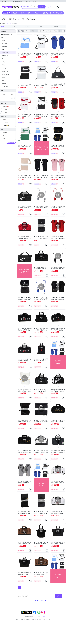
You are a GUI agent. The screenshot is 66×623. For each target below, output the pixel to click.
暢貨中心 (30, 13)
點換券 (15, 13)
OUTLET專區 (5, 86)
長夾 (3, 59)
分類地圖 (47, 620)
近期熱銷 (55, 31)
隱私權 (42, 620)
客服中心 (18, 620)
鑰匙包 (3, 77)
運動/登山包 (5, 56)
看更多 (37, 13)
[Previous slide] (18, 42)
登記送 (22, 13)
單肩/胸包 (4, 46)
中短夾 (3, 62)
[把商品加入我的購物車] (30, 62)
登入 (51, 7)
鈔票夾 (3, 80)
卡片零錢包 (4, 68)
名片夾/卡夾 (5, 71)
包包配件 (4, 83)
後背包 (3, 40)
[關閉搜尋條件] (30, 7)
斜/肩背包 (4, 43)
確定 (12, 98)
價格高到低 (48, 31)
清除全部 (15, 23)
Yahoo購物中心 (10, 7)
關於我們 (24, 620)
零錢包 (3, 65)
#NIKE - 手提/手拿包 (40, 601)
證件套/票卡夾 (5, 74)
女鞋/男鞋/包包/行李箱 (6, 34)
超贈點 (60, 13)
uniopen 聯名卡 (49, 13)
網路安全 (36, 620)
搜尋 (58, 596)
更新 (44, 617)
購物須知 (30, 620)
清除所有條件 (11, 142)
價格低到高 (41, 31)
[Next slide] (31, 42)
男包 (2, 37)
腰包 (3, 49)
